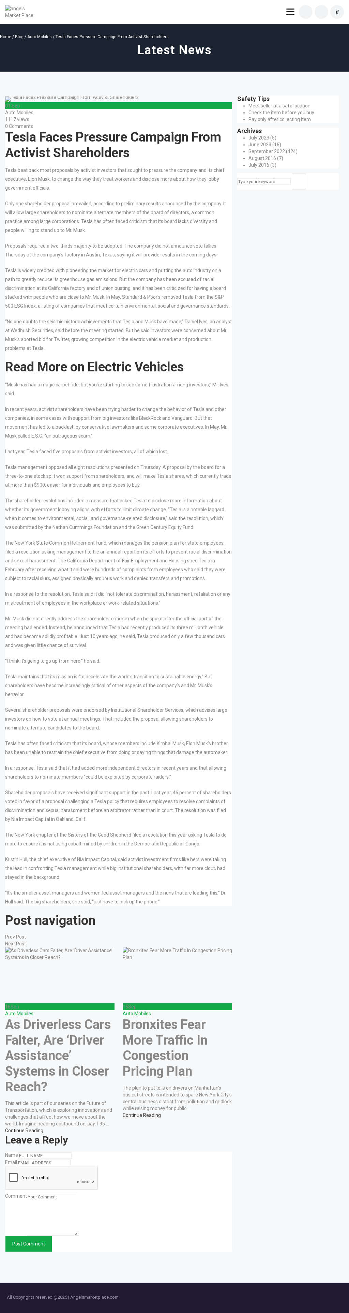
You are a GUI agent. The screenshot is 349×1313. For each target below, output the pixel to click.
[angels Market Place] (21, 12)
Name (11, 1155)
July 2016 (258, 165)
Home (5, 36)
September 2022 (266, 151)
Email (11, 1162)
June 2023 (259, 144)
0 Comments (19, 126)
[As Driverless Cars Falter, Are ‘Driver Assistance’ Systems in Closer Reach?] (60, 975)
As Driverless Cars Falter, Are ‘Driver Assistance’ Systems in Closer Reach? (58, 1055)
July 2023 (258, 138)
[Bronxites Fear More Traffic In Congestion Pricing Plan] (177, 975)
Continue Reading (24, 1130)
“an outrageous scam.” (68, 436)
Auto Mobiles (39, 36)
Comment (16, 1196)
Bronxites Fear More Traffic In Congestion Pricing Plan (165, 1048)
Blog (19, 36)
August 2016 (262, 158)
